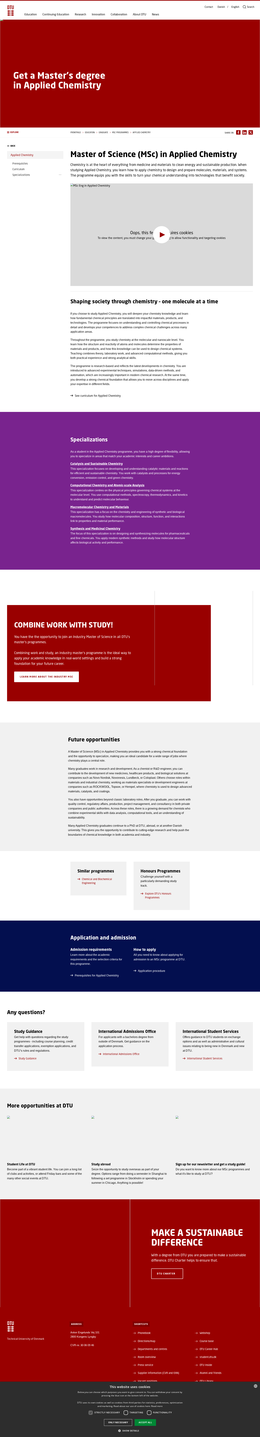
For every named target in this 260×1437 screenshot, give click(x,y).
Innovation (98, 14)
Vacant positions (147, 1381)
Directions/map (146, 1341)
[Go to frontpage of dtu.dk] (10, 10)
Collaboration (119, 14)
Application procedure (151, 970)
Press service (145, 1364)
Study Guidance (27, 1058)
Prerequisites (20, 163)
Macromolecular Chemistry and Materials (99, 507)
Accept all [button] (145, 1422)
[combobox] (255, 1386)
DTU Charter (166, 1273)
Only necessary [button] (118, 1422)
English (235, 7)
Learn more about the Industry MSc (46, 676)
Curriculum (18, 169)
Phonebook (144, 1332)
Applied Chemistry (22, 155)
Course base (207, 1341)
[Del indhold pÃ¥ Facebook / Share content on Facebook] (238, 132)
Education (30, 14)
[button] (35, 132)
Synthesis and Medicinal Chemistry (95, 528)
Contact (209, 7)
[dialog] (130, 1409)
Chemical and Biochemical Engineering (97, 880)
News (155, 14)
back (12, 146)
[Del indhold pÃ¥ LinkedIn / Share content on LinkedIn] (244, 132)
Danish (221, 7)
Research (80, 14)
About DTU (139, 14)
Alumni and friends (210, 1372)
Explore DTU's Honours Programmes (158, 895)
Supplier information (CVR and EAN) (158, 1372)
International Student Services (204, 1058)
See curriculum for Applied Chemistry (98, 395)
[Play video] (161, 234)
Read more (157, 1406)
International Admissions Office (121, 1054)
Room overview (147, 1356)
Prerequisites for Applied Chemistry (97, 975)
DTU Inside (206, 1364)
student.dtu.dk (208, 1356)
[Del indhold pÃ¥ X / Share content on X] (251, 132)
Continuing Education (55, 14)
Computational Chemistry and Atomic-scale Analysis (107, 485)
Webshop (205, 1332)
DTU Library (206, 1381)
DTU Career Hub (209, 1349)
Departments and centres (152, 1349)
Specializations (21, 174)
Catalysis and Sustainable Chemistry (96, 463)
